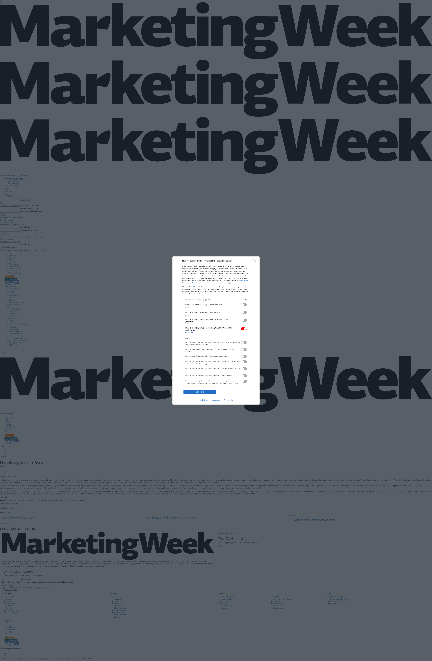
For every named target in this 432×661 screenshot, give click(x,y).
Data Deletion (203, 400)
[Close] (255, 261)
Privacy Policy (229, 400)
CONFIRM (200, 392)
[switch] (244, 304)
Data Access (216, 400)
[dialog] (216, 330)
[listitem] (216, 300)
